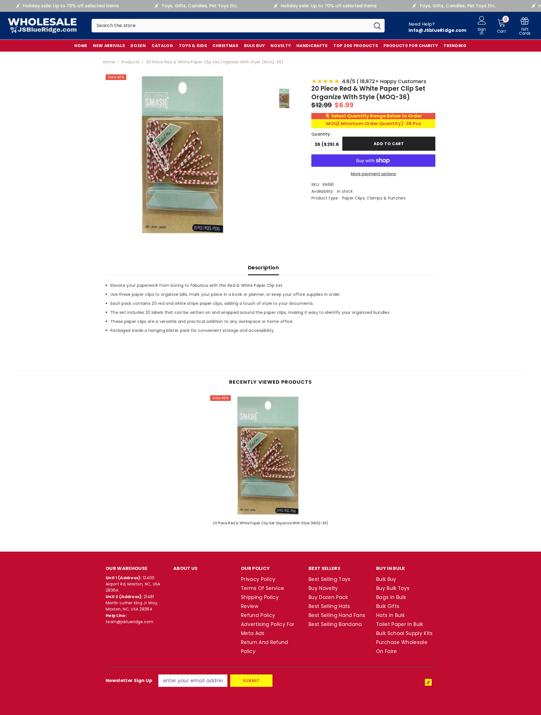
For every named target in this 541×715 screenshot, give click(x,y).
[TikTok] (428, 682)
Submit (251, 680)
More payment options (373, 174)
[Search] (238, 25)
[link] (525, 25)
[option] (270, 462)
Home (109, 62)
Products (130, 62)
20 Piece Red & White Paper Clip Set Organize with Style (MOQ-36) (270, 523)
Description (263, 267)
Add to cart (389, 143)
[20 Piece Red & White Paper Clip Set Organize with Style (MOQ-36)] (270, 455)
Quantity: (321, 134)
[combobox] (231, 25)
